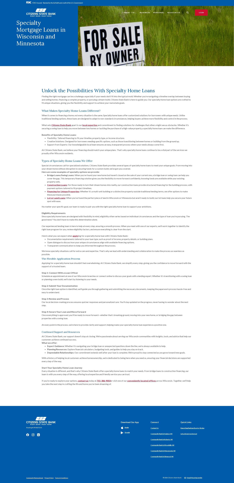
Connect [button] (155, 422)
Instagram (33, 434)
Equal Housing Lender (194, 478)
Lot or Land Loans (56, 198)
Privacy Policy (49, 478)
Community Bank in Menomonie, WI (163, 451)
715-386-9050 (104, 380)
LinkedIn (38, 434)
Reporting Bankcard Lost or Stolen (192, 428)
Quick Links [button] (186, 422)
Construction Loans (57, 185)
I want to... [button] (130, 13)
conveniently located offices (141, 380)
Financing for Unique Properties (63, 191)
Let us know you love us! (189, 434)
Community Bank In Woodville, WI (162, 445)
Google (127, 432)
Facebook (27, 434)
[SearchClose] (188, 12)
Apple (127, 427)
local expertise (90, 125)
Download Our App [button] (130, 422)
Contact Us (154, 428)
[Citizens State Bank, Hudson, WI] (41, 12)
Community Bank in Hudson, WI (161, 434)
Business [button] (145, 13)
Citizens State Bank (61, 125)
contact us (83, 380)
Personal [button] (159, 13)
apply (75, 236)
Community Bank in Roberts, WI (162, 439)
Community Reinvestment (34, 478)
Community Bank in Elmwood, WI (162, 457)
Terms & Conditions (61, 478)
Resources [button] (174, 13)
